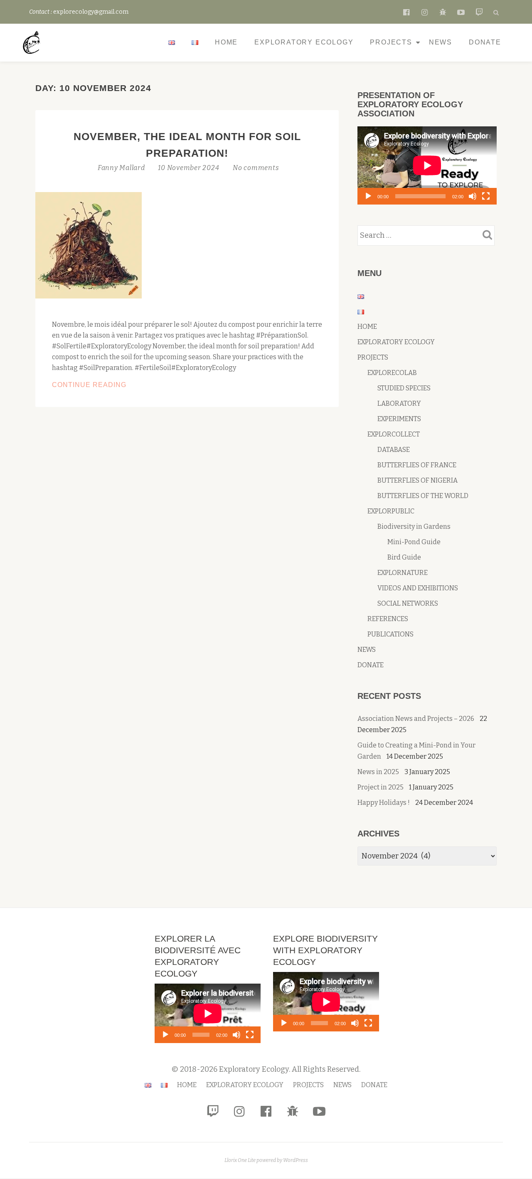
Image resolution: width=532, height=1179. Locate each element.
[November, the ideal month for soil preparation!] (88, 244)
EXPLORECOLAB (392, 373)
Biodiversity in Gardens (414, 526)
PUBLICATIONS (390, 634)
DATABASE (393, 450)
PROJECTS (391, 42)
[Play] (368, 196)
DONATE (485, 42)
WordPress (295, 1160)
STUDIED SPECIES (404, 388)
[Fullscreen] (486, 196)
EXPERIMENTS (399, 419)
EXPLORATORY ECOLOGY (303, 42)
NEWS (440, 42)
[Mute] (472, 196)
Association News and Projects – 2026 (415, 719)
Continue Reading (116, 385)
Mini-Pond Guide (414, 542)
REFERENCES (387, 619)
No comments (256, 168)
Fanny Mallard (122, 168)
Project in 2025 (380, 787)
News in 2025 (378, 772)
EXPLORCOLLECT (393, 434)
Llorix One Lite (240, 1160)
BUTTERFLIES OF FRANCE (416, 465)
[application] (427, 165)
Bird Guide (404, 557)
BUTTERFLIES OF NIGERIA (417, 480)
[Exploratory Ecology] (33, 42)
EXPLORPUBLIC (390, 511)
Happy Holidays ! (383, 803)
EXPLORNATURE (402, 573)
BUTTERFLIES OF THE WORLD (422, 496)
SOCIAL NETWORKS (407, 603)
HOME (226, 42)
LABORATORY (399, 403)
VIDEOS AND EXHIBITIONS (417, 588)
